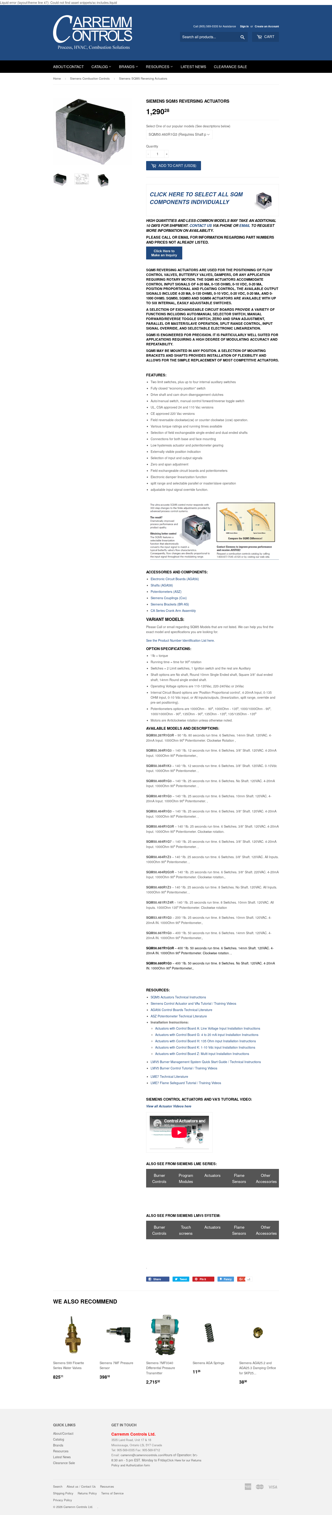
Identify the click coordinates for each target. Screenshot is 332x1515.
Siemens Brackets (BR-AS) (170, 604)
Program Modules (186, 1178)
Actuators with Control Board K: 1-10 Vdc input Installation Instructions (205, 1047)
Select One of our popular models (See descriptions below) (188, 126)
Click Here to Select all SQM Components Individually (196, 198)
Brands (127, 66)
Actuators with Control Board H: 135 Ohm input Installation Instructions (205, 1041)
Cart (268, 36)
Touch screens (186, 1230)
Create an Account (267, 26)
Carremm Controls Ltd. (78, 1507)
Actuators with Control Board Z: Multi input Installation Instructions (202, 1053)
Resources (158, 66)
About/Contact (68, 66)
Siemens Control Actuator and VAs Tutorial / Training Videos (193, 1003)
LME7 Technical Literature (169, 1076)
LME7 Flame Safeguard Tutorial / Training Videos (186, 1082)
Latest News (193, 66)
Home (57, 78)
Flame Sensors (239, 1178)
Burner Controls (159, 1178)
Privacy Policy (62, 1500)
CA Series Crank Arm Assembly (173, 610)
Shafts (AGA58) (162, 585)
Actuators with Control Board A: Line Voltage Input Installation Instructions (207, 1028)
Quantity (152, 146)
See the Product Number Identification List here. (180, 640)
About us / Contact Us (81, 1486)
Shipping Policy (63, 1493)
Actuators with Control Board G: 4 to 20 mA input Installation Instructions (206, 1034)
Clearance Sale (230, 66)
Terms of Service (112, 1493)
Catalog (100, 66)
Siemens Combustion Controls (90, 78)
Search (57, 1486)
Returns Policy (87, 1493)
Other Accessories (266, 1178)
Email (244, 225)
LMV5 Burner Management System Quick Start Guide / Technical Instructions (206, 1061)
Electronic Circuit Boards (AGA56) (175, 579)
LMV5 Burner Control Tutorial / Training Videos (184, 1068)
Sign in (244, 26)
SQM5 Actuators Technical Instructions (178, 997)
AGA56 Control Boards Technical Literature (181, 1009)
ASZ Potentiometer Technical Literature (179, 1016)
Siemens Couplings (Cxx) (169, 598)
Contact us (201, 225)
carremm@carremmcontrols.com (142, 1455)
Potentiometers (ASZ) (166, 591)
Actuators (212, 1175)
